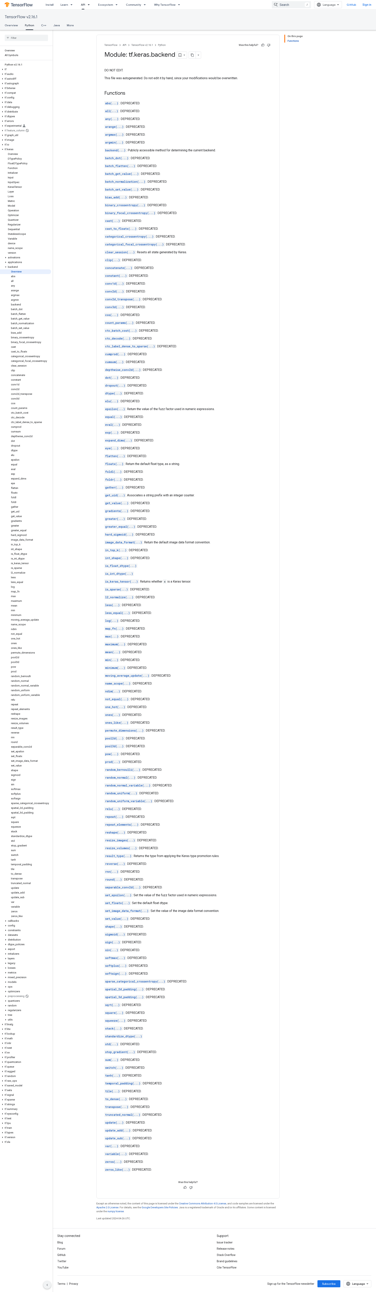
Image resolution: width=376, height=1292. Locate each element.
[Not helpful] (269, 45)
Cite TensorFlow (227, 1267)
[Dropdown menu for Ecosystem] (117, 4)
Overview (11, 25)
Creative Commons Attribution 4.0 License (202, 1203)
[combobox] (291, 4)
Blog (60, 1242)
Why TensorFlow (164, 4)
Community (133, 4)
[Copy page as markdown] (192, 55)
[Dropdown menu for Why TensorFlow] (180, 4)
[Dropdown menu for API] (90, 4)
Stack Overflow (226, 1255)
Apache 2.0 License (107, 1207)
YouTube (63, 1267)
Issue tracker (225, 1242)
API (83, 4)
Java (56, 25)
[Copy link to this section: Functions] (129, 93)
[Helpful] (263, 45)
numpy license (116, 1211)
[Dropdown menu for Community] (146, 4)
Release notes (225, 1248)
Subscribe (329, 1284)
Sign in (366, 4)
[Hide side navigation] (47, 1285)
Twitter (61, 1261)
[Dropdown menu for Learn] (72, 4)
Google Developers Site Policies (160, 1207)
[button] (25, 69)
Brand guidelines (227, 1261)
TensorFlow (111, 45)
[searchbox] (26, 38)
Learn (64, 4)
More (70, 25)
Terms (61, 1283)
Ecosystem (105, 4)
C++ (43, 25)
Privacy (73, 1283)
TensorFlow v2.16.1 (21, 17)
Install (49, 4)
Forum (61, 1248)
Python (29, 25)
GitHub (351, 4)
